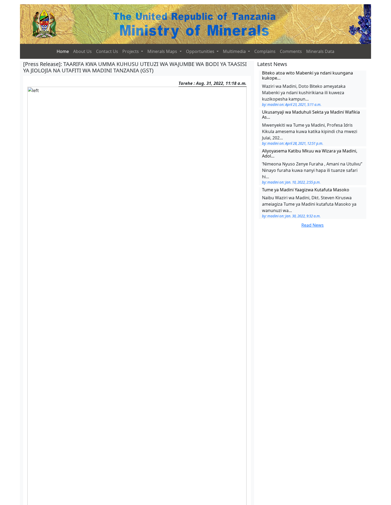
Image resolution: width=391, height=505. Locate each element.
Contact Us (107, 51)
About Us (82, 51)
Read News (312, 225)
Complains (265, 51)
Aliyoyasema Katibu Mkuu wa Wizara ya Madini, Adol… (309, 153)
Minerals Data (320, 51)
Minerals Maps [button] (162, 51)
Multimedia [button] (235, 51)
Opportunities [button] (200, 51)
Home (63, 51)
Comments (291, 51)
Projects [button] (131, 51)
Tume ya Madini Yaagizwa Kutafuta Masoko (305, 190)
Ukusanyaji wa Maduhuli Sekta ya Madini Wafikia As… (311, 114)
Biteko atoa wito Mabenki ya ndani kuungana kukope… (307, 75)
